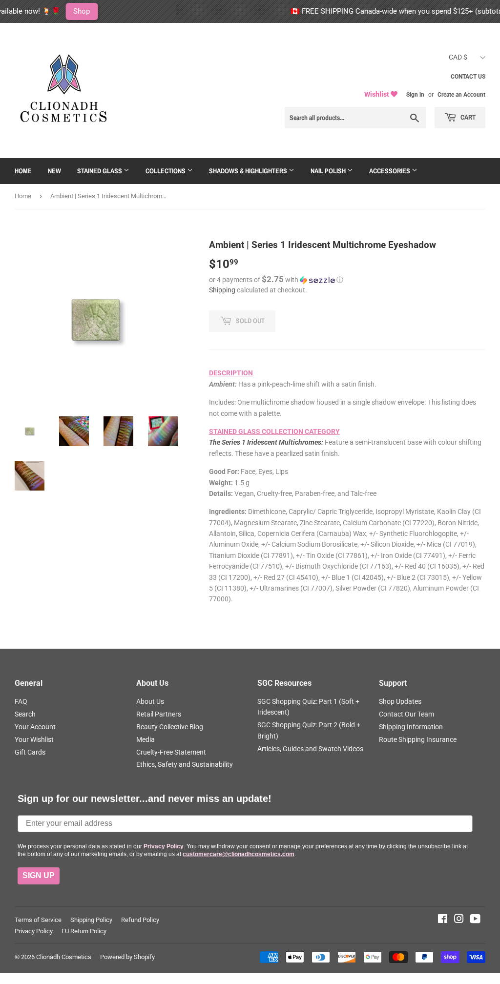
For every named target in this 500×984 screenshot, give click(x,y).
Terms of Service (38, 919)
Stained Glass (100, 170)
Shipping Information (411, 727)
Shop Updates (400, 701)
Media (145, 739)
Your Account (35, 727)
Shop (54, 11)
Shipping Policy (91, 919)
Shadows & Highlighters (249, 170)
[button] (347, 280)
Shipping (222, 290)
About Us (150, 701)
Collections (166, 170)
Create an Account (461, 94)
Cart (467, 117)
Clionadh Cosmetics (63, 957)
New (54, 170)
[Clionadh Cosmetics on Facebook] (443, 920)
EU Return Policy (84, 931)
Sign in (415, 94)
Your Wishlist (34, 739)
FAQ (21, 701)
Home (23, 170)
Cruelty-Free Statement (171, 752)
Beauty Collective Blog (169, 727)
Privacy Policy (34, 931)
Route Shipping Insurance (418, 739)
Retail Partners (158, 714)
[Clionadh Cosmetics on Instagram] (459, 920)
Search (25, 714)
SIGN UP (38, 875)
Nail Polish (329, 170)
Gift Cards (30, 752)
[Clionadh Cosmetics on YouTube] (475, 920)
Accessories (390, 170)
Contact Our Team (406, 714)
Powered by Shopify (127, 957)
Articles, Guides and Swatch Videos (310, 749)
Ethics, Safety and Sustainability (184, 764)
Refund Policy (140, 919)
